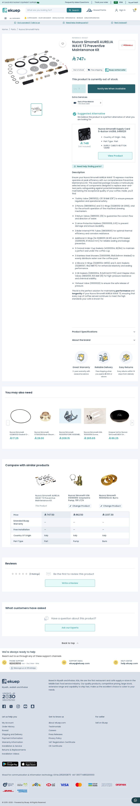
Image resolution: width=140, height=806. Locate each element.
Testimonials (55, 726)
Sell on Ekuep (101, 722)
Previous (8, 422)
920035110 (15, 663)
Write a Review (70, 583)
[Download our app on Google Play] (10, 765)
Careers (52, 730)
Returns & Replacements (14, 749)
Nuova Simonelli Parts (29, 29)
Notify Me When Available (111, 88)
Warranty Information (12, 742)
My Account (8, 722)
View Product (115, 155)
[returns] (126, 357)
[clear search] (65, 10)
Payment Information (12, 738)
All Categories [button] (14, 18)
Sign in (122, 10)
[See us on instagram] (19, 706)
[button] (118, 2)
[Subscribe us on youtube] (27, 706)
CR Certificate (55, 746)
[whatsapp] (136, 800)
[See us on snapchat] (34, 706)
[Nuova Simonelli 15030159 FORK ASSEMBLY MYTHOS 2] (70, 422)
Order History (8, 726)
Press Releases (55, 734)
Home (5, 29)
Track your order (101, 2)
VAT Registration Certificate (62, 742)
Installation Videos (10, 753)
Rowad (5, 730)
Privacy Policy (55, 738)
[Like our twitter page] (12, 706)
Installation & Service (12, 746)
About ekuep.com (57, 722)
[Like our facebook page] (5, 706)
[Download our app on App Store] (29, 765)
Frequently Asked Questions (77, 2)
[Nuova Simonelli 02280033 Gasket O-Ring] (20, 422)
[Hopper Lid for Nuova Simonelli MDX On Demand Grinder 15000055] (119, 422)
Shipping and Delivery (12, 734)
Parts (13, 29)
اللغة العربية (133, 2)
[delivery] (103, 357)
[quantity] (79, 88)
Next (132, 422)
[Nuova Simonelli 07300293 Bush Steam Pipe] (45, 422)
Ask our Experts (70, 627)
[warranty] (81, 357)
